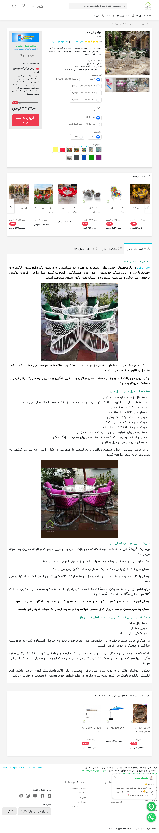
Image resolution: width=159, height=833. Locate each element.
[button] (109, 85)
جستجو (118, 788)
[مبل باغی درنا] (19, 194)
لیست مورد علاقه (79, 807)
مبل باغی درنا (23, 208)
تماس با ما (96, 15)
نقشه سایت (152, 814)
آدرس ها (82, 797)
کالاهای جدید (116, 802)
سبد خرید (82, 802)
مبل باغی (143, 267)
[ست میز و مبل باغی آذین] (140, 194)
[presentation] (148, 206)
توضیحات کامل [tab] (135, 249)
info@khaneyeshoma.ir (14, 767)
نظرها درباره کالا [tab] (82, 249)
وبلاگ (108, 15)
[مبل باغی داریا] (127, 53)
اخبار (120, 793)
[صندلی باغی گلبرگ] (115, 194)
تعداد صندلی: (96, 75)
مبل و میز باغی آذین (141, 208)
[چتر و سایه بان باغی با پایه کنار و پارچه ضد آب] (91, 713)
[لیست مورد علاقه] (22, 6)
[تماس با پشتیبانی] (151, 817)
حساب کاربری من (124, 15)
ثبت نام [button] (35, 6)
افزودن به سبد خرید (25, 120)
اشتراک (9, 811)
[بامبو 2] (43, 194)
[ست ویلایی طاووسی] (67, 194)
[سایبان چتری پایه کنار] (115, 713)
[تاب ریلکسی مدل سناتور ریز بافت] (140, 713)
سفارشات (82, 793)
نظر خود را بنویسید (60, 41)
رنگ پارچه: (97, 144)
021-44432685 (35, 767)
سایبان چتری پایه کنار (116, 727)
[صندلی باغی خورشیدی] (91, 194)
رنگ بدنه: (98, 132)
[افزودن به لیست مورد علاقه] (146, 34)
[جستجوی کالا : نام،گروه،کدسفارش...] (124, 6)
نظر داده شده (77, 41)
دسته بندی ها (142, 15)
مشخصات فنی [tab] (109, 249)
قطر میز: (98, 107)
